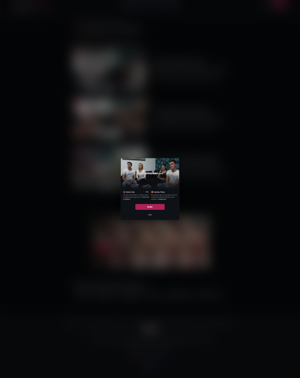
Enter (150, 207)
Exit (150, 215)
